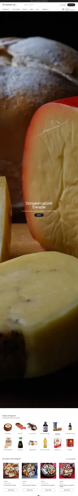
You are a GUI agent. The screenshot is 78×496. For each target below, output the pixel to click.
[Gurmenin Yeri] (9, 5)
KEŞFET (39, 215)
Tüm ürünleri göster (71, 459)
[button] (71, 4)
